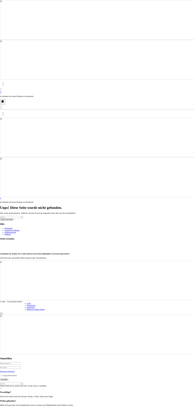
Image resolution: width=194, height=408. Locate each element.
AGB (29, 303)
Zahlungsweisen (10, 232)
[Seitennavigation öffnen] (2, 102)
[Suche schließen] (1, 388)
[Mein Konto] (1, 106)
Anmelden (4, 379)
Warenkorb (8, 228)
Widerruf (7, 234)
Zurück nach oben (7, 219)
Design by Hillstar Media (36, 309)
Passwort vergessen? (7, 371)
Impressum (30, 307)
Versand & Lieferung (11, 230)
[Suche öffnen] (1, 108)
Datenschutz (31, 305)
